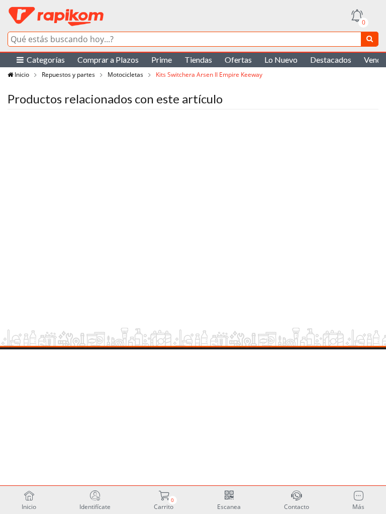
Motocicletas (125, 74)
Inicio (21, 74)
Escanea (229, 506)
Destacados (330, 59)
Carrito (163, 503)
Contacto (296, 506)
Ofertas (238, 59)
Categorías (44, 59)
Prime (161, 59)
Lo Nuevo (281, 59)
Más (358, 506)
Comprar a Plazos (108, 59)
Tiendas (198, 59)
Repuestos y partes (68, 74)
